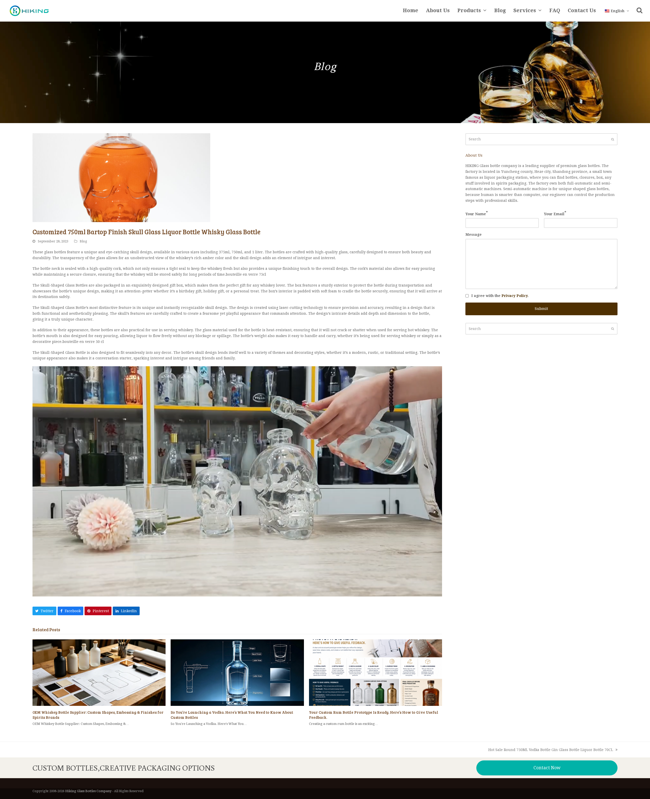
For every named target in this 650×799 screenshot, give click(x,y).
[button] (639, 11)
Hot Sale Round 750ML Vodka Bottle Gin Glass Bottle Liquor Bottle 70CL (550, 750)
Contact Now (547, 767)
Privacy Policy (514, 296)
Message (473, 234)
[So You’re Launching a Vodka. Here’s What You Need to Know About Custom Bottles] (237, 672)
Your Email (555, 213)
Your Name (476, 213)
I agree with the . (500, 296)
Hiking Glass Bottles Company (88, 791)
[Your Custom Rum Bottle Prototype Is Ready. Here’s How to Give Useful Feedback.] (375, 672)
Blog (83, 241)
